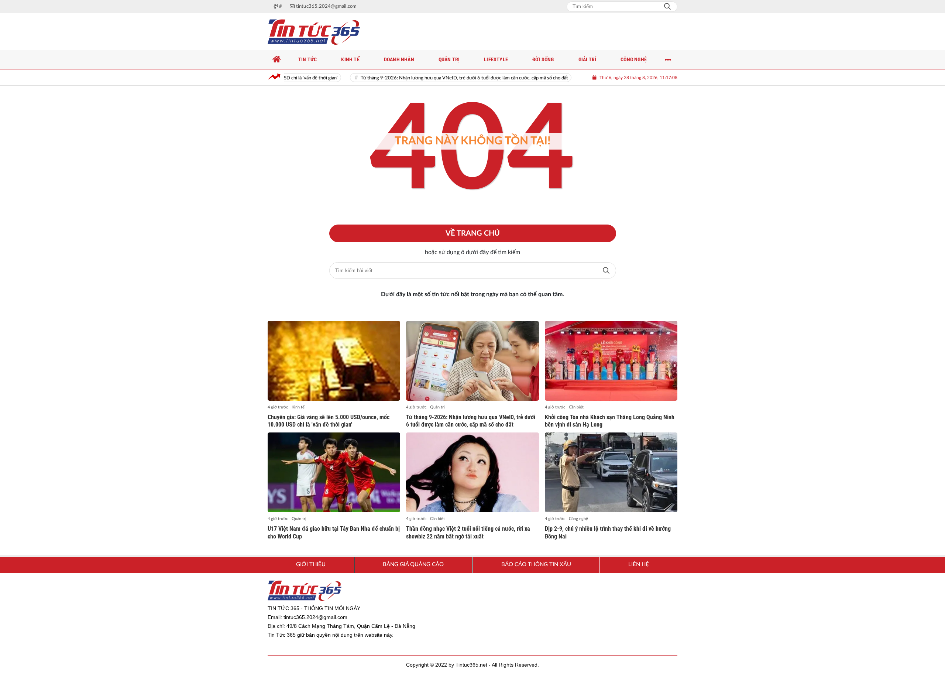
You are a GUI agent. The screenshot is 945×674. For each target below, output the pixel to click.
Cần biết (576, 407)
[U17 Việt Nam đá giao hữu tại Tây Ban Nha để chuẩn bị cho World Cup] (334, 472)
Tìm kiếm (606, 270)
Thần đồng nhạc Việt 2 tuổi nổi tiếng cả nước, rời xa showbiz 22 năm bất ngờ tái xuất (468, 532)
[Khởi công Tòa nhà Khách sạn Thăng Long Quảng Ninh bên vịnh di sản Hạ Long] (611, 361)
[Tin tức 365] (314, 31)
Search (667, 6)
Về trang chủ (473, 233)
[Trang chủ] (277, 59)
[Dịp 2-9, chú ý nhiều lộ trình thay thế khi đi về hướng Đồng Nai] (611, 472)
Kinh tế (298, 407)
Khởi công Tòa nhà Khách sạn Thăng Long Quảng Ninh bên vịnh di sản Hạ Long (609, 421)
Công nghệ (578, 519)
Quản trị (437, 407)
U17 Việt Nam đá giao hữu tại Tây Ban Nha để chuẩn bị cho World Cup (334, 532)
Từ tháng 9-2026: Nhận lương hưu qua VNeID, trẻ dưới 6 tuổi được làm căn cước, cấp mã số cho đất (437, 78)
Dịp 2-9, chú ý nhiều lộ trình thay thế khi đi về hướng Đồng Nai (608, 532)
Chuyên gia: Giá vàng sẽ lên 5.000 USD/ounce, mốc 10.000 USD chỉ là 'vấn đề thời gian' (328, 421)
